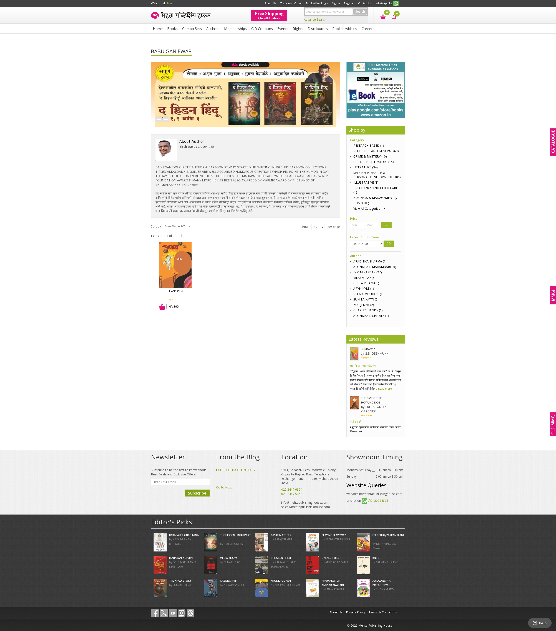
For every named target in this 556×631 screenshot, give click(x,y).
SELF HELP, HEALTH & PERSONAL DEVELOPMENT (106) (377, 175)
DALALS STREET (331, 558)
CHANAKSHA (175, 291)
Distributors (318, 28)
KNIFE (375, 558)
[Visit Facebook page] (155, 613)
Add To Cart (162, 307)
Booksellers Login (317, 3)
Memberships (235, 28)
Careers (368, 28)
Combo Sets (192, 28)
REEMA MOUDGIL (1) (368, 294)
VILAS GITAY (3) (364, 278)
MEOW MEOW (228, 558)
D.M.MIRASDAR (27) (367, 272)
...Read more (384, 388)
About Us (270, 3)
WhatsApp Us (384, 3)
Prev (158, 119)
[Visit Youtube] (173, 613)
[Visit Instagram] (181, 613)
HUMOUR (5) (362, 203)
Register (349, 3)
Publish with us (344, 28)
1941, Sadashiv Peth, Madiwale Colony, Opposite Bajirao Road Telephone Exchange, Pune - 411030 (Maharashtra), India (310, 476)
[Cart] (381, 16)
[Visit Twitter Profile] (164, 613)
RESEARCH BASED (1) (368, 145)
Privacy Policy (355, 612)
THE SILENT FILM (281, 558)
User (169, 3)
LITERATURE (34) (365, 167)
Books (172, 28)
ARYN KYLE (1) (363, 288)
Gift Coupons (262, 28)
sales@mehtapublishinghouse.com (305, 507)
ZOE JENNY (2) (363, 305)
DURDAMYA (368, 349)
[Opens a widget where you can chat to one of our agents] (540, 623)
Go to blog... (224, 487)
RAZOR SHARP (228, 581)
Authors (213, 28)
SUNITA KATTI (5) (366, 299)
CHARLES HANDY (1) (368, 310)
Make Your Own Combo (246, 3)
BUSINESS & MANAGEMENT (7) (376, 198)
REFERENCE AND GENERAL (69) (376, 151)
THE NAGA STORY (180, 581)
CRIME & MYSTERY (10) (370, 156)
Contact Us (365, 3)
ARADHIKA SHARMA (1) (370, 261)
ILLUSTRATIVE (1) (365, 182)
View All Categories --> (369, 208)
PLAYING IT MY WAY (334, 535)
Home (158, 28)
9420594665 (379, 500)
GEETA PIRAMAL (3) (367, 283)
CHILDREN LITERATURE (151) (374, 162)
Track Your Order (291, 3)
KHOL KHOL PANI (281, 581)
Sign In (336, 3)
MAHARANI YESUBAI (181, 558)
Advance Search (315, 19)
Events (282, 28)
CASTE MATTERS (281, 535)
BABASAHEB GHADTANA (184, 535)
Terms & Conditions (383, 612)
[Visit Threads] (190, 613)
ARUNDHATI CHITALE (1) (371, 316)
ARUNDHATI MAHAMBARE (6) (374, 267)
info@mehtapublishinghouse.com (304, 502)
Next (165, 119)
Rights (298, 28)
